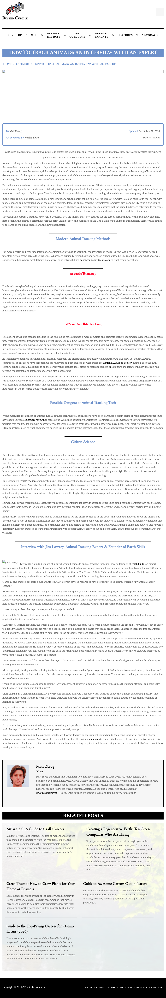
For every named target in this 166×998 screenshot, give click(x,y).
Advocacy (150, 35)
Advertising (118, 987)
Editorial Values (151, 137)
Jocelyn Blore (31, 137)
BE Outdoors (77, 35)
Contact (101, 987)
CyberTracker (27, 480)
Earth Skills (137, 563)
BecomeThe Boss (53, 35)
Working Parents (101, 35)
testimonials (93, 739)
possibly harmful (35, 419)
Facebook (136, 987)
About (88, 987)
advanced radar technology (95, 259)
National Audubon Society (117, 362)
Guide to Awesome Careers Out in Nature (115, 884)
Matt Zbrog (16, 131)
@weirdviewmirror (46, 792)
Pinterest (157, 987)
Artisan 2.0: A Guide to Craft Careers (35, 829)
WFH (34, 35)
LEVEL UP (15, 35)
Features (125, 35)
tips (111, 366)
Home (7, 64)
